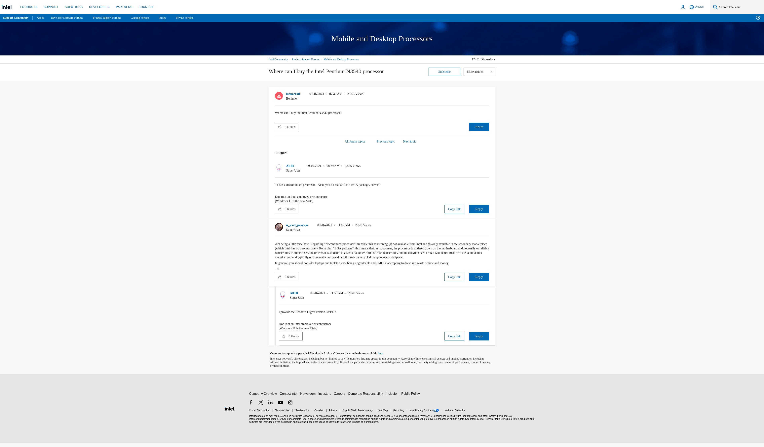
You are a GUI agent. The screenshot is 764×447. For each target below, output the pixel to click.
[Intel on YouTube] (280, 407)
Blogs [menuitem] (170, 18)
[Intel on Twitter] (260, 407)
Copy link (454, 209)
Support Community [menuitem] (16, 18)
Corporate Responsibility (366, 398)
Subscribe (444, 71)
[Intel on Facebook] (251, 407)
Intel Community (279, 59)
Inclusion (393, 398)
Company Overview (263, 398)
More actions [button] (476, 71)
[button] (487, 94)
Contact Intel (289, 398)
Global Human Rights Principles (494, 423)
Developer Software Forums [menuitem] (69, 18)
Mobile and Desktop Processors (348, 59)
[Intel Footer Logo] (230, 412)
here (384, 358)
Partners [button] (120, 7)
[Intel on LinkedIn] (270, 407)
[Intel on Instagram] (290, 407)
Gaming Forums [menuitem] (147, 18)
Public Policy (411, 398)
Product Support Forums (309, 59)
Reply (479, 126)
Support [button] (50, 7)
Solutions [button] (71, 7)
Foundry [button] (141, 7)
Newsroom (308, 398)
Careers (340, 398)
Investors (325, 398)
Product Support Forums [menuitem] (112, 18)
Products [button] (28, 7)
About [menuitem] (41, 18)
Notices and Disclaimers (320, 423)
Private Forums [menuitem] (193, 18)
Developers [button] (96, 7)
